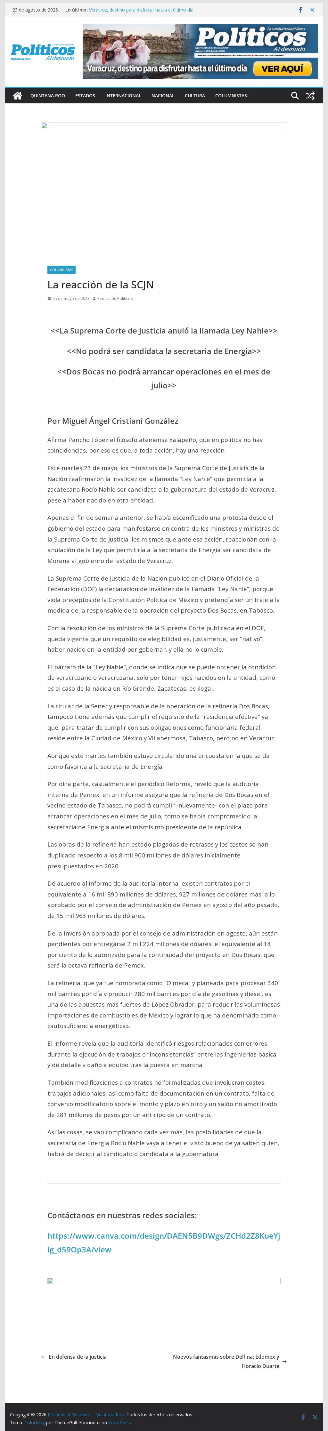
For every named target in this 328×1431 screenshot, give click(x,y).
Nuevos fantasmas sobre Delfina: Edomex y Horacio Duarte (226, 1361)
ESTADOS (85, 95)
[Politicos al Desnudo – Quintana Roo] (17, 95)
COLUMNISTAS (231, 95)
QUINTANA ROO (47, 95)
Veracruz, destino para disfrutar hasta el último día (141, 10)
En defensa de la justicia (78, 1356)
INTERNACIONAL (123, 95)
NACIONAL (163, 95)
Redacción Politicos (115, 298)
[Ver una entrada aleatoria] (310, 95)
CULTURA (195, 95)
